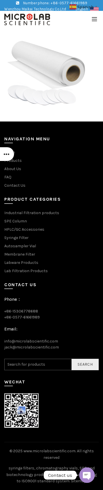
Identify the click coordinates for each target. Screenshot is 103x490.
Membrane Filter (19, 254)
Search (85, 364)
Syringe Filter (16, 237)
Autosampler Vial (20, 246)
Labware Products (21, 262)
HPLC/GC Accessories (24, 229)
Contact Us (14, 185)
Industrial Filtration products (31, 212)
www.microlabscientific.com (49, 451)
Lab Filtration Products (26, 270)
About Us (12, 168)
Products (13, 160)
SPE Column (15, 221)
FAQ (7, 177)
